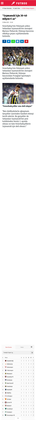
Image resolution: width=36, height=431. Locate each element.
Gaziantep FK (10, 377)
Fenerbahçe (9, 386)
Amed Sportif (10, 383)
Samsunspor (10, 367)
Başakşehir (9, 389)
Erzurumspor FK (11, 415)
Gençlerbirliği (10, 361)
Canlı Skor (17, 8)
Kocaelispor (10, 409)
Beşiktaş (9, 393)
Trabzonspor (10, 370)
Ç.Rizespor (9, 396)
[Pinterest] (26, 41)
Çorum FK (9, 402)
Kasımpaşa (9, 380)
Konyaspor (9, 412)
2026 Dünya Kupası (28, 8)
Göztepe (9, 399)
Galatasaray (10, 364)
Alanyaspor (9, 373)
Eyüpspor (9, 405)
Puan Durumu (7, 8)
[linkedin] (22, 41)
